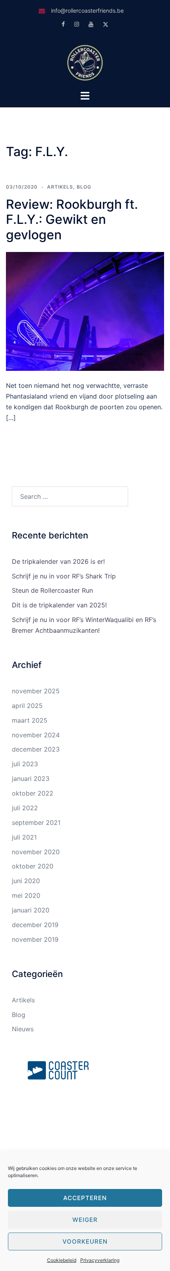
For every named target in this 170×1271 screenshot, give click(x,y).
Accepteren (85, 1198)
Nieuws (23, 1029)
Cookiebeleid (61, 1260)
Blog (84, 187)
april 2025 (27, 706)
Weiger (85, 1219)
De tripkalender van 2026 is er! (58, 561)
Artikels (60, 187)
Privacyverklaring (99, 1260)
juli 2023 (25, 764)
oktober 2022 (32, 793)
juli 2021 (24, 837)
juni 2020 (26, 881)
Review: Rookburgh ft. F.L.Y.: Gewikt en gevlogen (72, 219)
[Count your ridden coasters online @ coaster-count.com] (58, 1070)
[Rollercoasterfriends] (85, 62)
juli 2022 (25, 808)
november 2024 (36, 735)
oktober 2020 (32, 866)
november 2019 (35, 939)
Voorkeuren (85, 1241)
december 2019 (35, 925)
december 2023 (36, 749)
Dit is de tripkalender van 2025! (59, 605)
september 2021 (36, 822)
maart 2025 (29, 720)
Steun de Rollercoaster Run (52, 590)
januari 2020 (30, 910)
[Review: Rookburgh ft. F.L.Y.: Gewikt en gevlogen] (85, 311)
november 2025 (36, 691)
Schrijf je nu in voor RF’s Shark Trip (64, 576)
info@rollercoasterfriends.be (87, 10)
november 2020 (36, 852)
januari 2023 (30, 778)
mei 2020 (26, 895)
